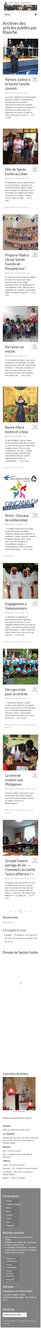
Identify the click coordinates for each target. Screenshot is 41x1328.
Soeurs (26, 641)
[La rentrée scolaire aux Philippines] (20, 752)
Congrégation (18, 436)
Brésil (16, 356)
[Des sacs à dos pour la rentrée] (20, 666)
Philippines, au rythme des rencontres (20, 1242)
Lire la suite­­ (26, 375)
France (23, 273)
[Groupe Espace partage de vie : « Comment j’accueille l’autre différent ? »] (20, 838)
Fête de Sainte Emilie (20, 207)
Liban (21, 93)
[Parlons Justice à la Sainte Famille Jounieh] (20, 56)
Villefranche (7, 727)
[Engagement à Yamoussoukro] (20, 581)
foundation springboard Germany (14, 724)
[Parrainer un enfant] (20, 324)
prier (18, 467)
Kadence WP (6, 1323)
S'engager (21, 612)
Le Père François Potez (14, 1245)
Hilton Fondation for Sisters (12, 810)
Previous (5, 146)
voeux (30, 641)
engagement (13, 641)
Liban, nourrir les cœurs (15, 1252)
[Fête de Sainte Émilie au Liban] (20, 146)
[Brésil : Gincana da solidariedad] (20, 492)
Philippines (17, 698)
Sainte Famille (20, 641)
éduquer (12, 207)
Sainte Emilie (21, 178)
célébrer (8, 207)
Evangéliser (18, 273)
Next (36, 146)
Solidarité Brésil (9, 556)
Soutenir (20, 524)
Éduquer (17, 93)
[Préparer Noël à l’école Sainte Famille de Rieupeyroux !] (20, 232)
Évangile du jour (15, 930)
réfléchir (22, 467)
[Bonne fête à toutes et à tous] (20, 404)
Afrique (16, 612)
